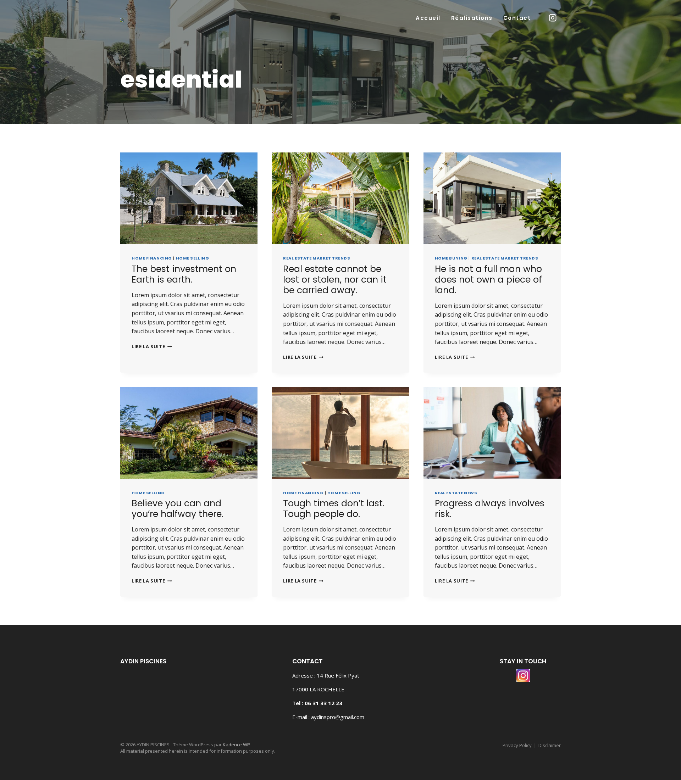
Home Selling (192, 258)
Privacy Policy (517, 745)
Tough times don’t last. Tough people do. (333, 508)
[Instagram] (553, 18)
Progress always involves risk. (489, 508)
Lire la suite (152, 346)
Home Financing (152, 258)
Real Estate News (456, 493)
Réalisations (472, 18)
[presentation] (189, 198)
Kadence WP (236, 744)
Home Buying (451, 258)
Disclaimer (549, 745)
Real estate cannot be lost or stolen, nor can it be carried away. (335, 279)
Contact (517, 18)
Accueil (428, 18)
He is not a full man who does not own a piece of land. (488, 279)
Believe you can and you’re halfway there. (177, 508)
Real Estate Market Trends (316, 258)
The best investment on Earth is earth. (184, 274)
